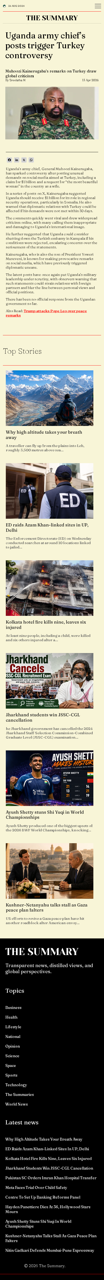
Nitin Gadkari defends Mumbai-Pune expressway (49, 1250)
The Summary (52, 18)
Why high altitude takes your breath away (43, 1139)
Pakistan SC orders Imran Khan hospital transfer (51, 1177)
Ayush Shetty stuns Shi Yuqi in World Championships (38, 1224)
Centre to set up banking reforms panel (42, 1197)
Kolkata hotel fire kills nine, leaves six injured (48, 1158)
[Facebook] (9, 160)
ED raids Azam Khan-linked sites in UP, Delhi (47, 1148)
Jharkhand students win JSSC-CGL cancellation (49, 1168)
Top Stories (22, 351)
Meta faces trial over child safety (36, 1187)
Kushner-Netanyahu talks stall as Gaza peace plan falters (51, 1238)
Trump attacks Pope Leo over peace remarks (46, 313)
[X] (24, 160)
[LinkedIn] (16, 160)
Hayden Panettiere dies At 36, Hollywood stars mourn (47, 1209)
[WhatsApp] (31, 160)
